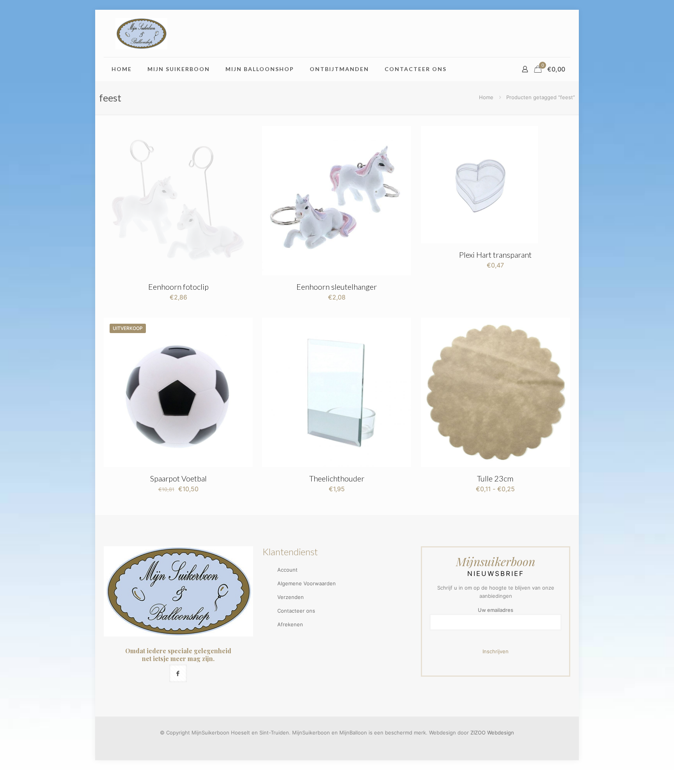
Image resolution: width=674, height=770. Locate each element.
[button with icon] (178, 673)
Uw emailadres (495, 610)
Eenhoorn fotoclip (178, 286)
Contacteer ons (296, 611)
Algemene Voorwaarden (306, 583)
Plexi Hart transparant (495, 254)
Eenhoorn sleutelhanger (336, 286)
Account (287, 570)
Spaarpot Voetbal (178, 478)
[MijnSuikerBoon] (141, 33)
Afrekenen (290, 624)
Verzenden (290, 597)
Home (486, 97)
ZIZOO (478, 732)
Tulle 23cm (495, 478)
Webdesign (500, 732)
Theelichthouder (336, 478)
